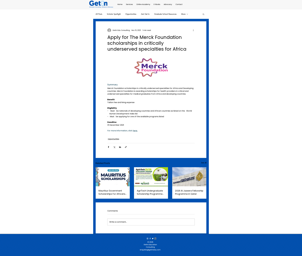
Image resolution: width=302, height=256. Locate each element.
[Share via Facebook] (108, 147)
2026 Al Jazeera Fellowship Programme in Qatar (189, 192)
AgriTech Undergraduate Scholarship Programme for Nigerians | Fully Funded (151, 192)
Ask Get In (145, 14)
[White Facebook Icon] (150, 239)
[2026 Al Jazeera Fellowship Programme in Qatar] (189, 176)
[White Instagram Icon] (148, 239)
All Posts (99, 14)
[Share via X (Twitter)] (114, 147)
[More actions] (193, 30)
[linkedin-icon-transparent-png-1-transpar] (155, 239)
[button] (203, 14)
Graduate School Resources (165, 14)
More (183, 14)
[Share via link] (126, 147)
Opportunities (130, 14)
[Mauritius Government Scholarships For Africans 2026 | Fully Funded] (113, 176)
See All (203, 163)
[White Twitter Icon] (153, 239)
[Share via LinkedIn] (120, 147)
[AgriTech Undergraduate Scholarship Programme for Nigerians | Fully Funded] (151, 176)
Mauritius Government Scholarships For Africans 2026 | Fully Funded (112, 192)
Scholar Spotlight (114, 14)
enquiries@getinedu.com (150, 250)
